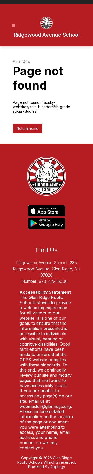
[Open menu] (13, 26)
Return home (27, 128)
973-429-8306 (53, 281)
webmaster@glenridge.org (45, 406)
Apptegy (57, 466)
